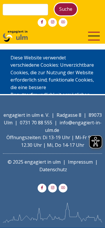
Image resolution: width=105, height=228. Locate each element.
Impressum (80, 162)
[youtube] (63, 22)
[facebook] (42, 22)
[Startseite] (15, 35)
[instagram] (52, 22)
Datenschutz (53, 169)
